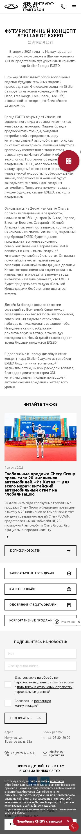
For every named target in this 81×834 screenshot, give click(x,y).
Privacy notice (68, 622)
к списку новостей (25, 550)
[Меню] (74, 6)
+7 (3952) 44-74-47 (23, 753)
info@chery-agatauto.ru (57, 753)
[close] (79, 621)
